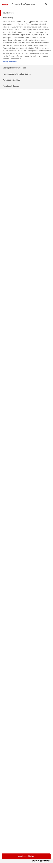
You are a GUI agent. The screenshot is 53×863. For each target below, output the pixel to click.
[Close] (46, 4)
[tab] (26, 13)
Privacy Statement (10, 61)
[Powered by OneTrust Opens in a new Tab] (41, 861)
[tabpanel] (26, 40)
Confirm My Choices (26, 856)
